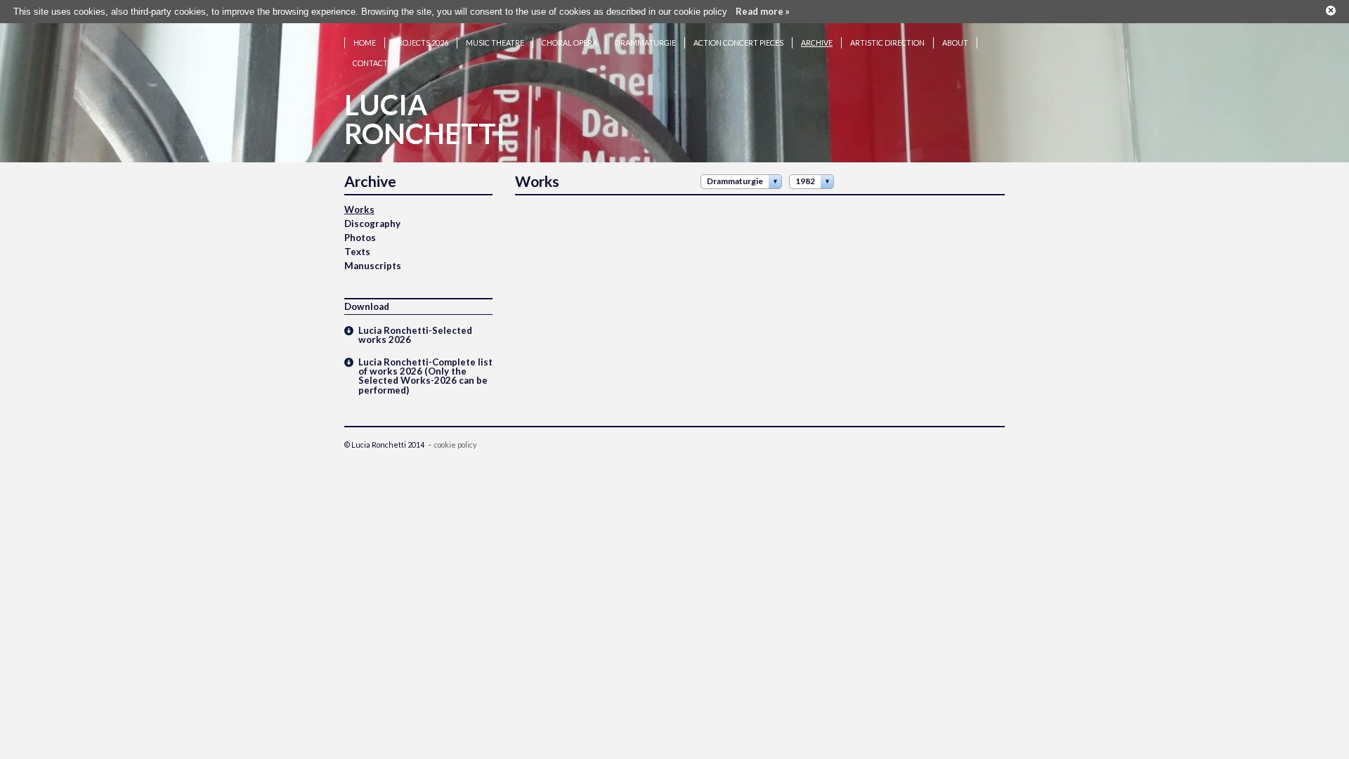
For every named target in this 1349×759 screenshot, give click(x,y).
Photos (360, 237)
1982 (805, 181)
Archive (817, 42)
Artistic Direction (887, 42)
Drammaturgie (645, 42)
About (955, 42)
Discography (372, 223)
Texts (357, 251)
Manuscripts (372, 265)
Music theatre (495, 42)
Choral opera (569, 42)
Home (364, 42)
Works (359, 209)
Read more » (763, 11)
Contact (370, 62)
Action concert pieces (738, 42)
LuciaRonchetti (424, 119)
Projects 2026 (420, 42)
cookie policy (455, 444)
